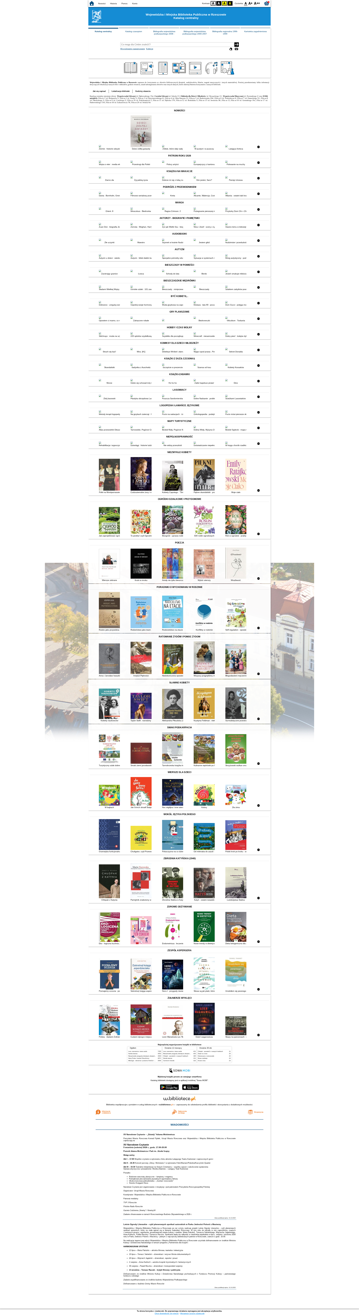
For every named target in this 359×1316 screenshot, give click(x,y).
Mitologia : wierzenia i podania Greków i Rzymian (144, 1060)
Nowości (102, 3)
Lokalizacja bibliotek (121, 91)
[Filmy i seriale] (195, 74)
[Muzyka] (211, 74)
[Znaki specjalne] (236, 49)
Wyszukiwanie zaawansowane (132, 49)
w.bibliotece (166, 1104)
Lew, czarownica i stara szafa (137, 1051)
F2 (257, 3)
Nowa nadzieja (202, 1058)
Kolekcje (149, 49)
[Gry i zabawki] (227, 74)
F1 (250, 3)
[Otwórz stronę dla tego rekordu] (110, 146)
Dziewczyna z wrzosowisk (206, 1056)
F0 (245, 3)
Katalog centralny (103, 31)
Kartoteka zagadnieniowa (255, 31)
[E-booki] (163, 74)
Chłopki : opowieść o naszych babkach (175, 1056)
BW (219, 3)
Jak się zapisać (99, 91)
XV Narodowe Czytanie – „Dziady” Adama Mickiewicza (149, 1134)
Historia (113, 3)
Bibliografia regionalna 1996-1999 (225, 32)
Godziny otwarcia (142, 91)
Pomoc (124, 3)
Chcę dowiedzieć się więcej (167, 1313)
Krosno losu (202, 1060)
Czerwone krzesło (168, 1060)
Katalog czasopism (133, 31)
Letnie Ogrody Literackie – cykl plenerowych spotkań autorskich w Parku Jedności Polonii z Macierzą (172, 1224)
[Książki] (131, 74)
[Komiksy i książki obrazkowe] (179, 74)
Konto (134, 3)
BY (230, 3)
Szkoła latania (132, 1053)
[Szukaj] (236, 44)
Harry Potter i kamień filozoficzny (138, 1058)
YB (224, 3)
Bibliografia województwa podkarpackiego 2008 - (164, 32)
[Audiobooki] (147, 74)
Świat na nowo (202, 1053)
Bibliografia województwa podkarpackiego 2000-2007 (194, 32)
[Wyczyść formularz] (231, 49)
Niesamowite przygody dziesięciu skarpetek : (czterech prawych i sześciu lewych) (154, 1056)
